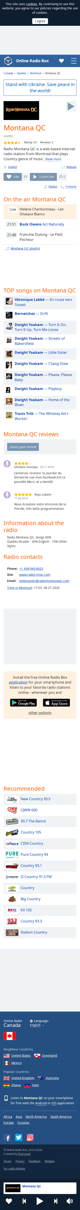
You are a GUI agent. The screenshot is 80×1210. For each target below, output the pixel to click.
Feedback (34, 1161)
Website (71, 167)
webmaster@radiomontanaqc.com (44, 581)
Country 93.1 (31, 865)
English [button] (35, 1025)
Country (27, 887)
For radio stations (14, 1168)
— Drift (31, 313)
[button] (40, 1201)
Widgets (50, 1161)
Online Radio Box (32, 60)
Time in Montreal (19, 588)
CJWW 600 (29, 810)
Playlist (52, 186)
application (18, 682)
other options (40, 712)
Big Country (30, 898)
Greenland (49, 1055)
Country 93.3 (31, 921)
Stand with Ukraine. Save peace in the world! (40, 87)
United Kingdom (22, 1078)
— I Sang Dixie (41, 363)
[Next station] (55, 1201)
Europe (9, 1122)
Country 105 (31, 832)
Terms (7, 1161)
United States (21, 1055)
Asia (19, 1116)
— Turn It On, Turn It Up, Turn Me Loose (40, 327)
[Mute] (71, 1201)
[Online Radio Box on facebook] (7, 1137)
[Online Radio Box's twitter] (18, 1137)
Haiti (35, 1085)
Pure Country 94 (34, 854)
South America (61, 1116)
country (8, 136)
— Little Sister (41, 352)
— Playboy (38, 388)
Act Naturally (42, 224)
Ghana (16, 1085)
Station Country (34, 932)
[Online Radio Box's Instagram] (30, 1137)
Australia (52, 1078)
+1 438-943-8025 (31, 568)
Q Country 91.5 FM (36, 876)
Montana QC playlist (25, 248)
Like (16, 176)
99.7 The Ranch (33, 821)
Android (41, 1103)
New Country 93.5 (35, 798)
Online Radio (13, 1023)
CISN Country (32, 843)
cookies (31, 4)
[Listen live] (71, 106)
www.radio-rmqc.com (34, 574)
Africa (8, 1116)
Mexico (16, 1063)
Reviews (45, 142)
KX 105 (26, 910)
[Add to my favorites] (9, 1201)
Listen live (47, 176)
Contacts (71, 186)
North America (36, 1116)
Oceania (23, 1122)
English (12, 167)
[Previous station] (24, 1201)
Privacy (20, 1161)
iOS (54, 1103)
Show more (53, 159)
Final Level (24, 1154)
